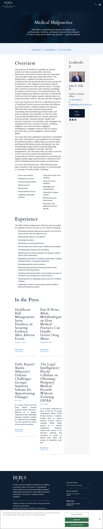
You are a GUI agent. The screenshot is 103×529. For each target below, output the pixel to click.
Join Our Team (71, 483)
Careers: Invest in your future (74, 485)
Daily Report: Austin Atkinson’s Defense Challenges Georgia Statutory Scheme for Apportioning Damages (25, 380)
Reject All (77, 520)
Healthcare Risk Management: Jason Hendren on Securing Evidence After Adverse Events (25, 324)
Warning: (70, 501)
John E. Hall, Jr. (76, 87)
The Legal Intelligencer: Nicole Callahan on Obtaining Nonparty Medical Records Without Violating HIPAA (50, 382)
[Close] (100, 519)
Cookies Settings (76, 514)
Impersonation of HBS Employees (73, 504)
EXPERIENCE (50, 50)
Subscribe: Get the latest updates (73, 494)
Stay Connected (72, 491)
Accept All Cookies (77, 525)
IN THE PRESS (65, 50)
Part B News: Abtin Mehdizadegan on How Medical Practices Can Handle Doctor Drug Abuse (50, 324)
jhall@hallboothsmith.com (80, 104)
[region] (51, 519)
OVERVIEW (36, 50)
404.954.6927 (76, 100)
